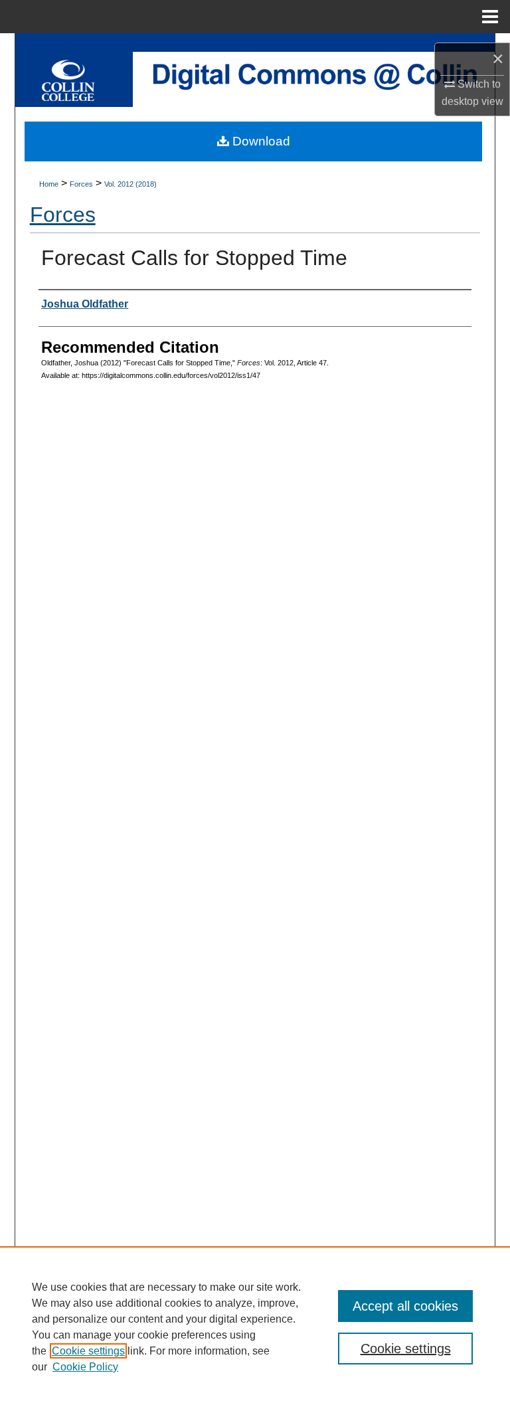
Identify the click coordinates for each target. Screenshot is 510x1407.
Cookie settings (88, 1351)
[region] (255, 1326)
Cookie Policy (85, 1366)
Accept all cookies (405, 1306)
